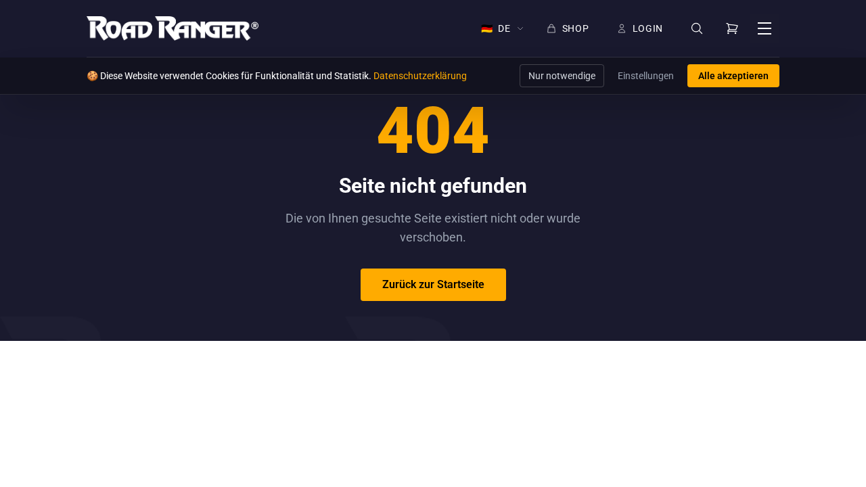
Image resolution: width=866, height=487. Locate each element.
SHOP (575, 28)
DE (496, 28)
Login (648, 28)
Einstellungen (646, 75)
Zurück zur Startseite (433, 284)
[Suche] (696, 28)
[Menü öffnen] (764, 28)
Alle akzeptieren (733, 75)
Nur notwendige (561, 75)
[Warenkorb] (732, 28)
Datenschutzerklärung (420, 75)
